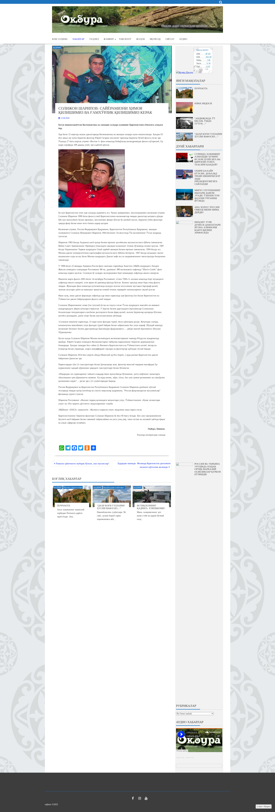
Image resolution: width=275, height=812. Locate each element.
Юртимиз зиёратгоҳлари (72, 487)
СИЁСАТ (170, 39)
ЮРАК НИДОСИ (203, 103)
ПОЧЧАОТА (63, 505)
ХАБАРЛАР (78, 39)
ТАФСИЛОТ (125, 39)
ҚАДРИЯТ (57, 47)
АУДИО (183, 39)
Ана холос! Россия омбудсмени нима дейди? (206, 210)
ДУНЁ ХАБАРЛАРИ (190, 146)
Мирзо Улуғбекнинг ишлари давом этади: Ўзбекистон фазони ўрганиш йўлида (207, 195)
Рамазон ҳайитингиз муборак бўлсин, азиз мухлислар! (82, 463)
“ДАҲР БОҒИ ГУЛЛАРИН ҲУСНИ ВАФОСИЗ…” (111, 507)
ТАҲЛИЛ (94, 39)
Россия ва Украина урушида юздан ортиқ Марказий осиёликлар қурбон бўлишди (207, 469)
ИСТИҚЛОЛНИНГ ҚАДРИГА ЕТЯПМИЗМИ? (151, 507)
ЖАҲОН (140, 39)
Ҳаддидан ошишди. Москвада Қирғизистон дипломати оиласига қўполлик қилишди (144, 465)
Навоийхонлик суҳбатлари (114, 487)
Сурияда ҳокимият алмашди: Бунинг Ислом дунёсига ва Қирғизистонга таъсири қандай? (207, 159)
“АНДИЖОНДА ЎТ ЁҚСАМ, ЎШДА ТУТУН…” (204, 121)
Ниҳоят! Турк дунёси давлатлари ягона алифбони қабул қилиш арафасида (207, 227)
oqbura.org (180, 757)
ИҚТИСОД (155, 39)
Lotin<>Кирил (264, 806)
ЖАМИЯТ (109, 39)
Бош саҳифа (60, 39)
